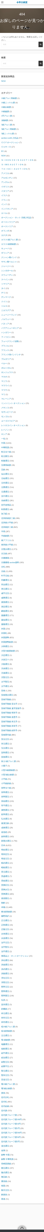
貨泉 (3, 1093)
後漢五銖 (5, 823)
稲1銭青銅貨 (6, 1031)
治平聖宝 (5, 947)
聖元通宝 (5, 1071)
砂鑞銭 (4, 1009)
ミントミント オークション (13, 403)
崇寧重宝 (5, 797)
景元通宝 (5, 872)
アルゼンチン (7, 178)
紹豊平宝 (5, 1066)
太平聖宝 (5, 682)
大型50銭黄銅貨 (8, 651)
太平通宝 (5, 686)
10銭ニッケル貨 (8, 103)
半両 (3, 531)
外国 (3, 629)
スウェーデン (7, 275)
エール (4, 213)
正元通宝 (5, 920)
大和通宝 (5, 646)
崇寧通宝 (5, 792)
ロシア (4, 434)
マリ (3, 394)
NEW (3, 81)
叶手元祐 (5, 576)
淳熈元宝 (5, 982)
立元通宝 (5, 1035)
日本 (3, 845)
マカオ (4, 377)
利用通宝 (5, 509)
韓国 (3, 1186)
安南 (3, 691)
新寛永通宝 (6, 841)
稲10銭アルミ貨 (8, 1027)
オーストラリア (8, 222)
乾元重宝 (5, 456)
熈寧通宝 (5, 991)
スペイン (5, 279)
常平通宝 (5, 805)
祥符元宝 (5, 1018)
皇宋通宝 (5, 1004)
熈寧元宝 (5, 987)
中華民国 (5, 447)
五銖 (3, 470)
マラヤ (4, 390)
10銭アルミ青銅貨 (9, 98)
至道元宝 (5, 1080)
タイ (3, 288)
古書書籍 (5, 558)
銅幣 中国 (5, 1155)
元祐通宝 (5, 478)
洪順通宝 (5, 974)
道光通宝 (5, 1146)
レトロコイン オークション (13, 425)
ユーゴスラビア (8, 421)
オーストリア (7, 226)
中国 (3, 443)
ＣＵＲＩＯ (6, 147)
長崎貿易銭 (6, 1164)
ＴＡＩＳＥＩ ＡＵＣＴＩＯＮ (14, 169)
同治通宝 (5, 585)
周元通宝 (5, 589)
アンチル (5, 182)
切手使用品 (6, 505)
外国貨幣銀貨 (7, 642)
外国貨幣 (5, 637)
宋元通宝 (5, 744)
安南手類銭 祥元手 (9, 722)
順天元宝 (5, 1190)
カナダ (4, 235)
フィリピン (6, 337)
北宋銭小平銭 (7, 523)
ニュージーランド (9, 315)
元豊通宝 (5, 487)
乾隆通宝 (5, 461)
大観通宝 (5, 664)
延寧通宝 (5, 814)
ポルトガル (6, 368)
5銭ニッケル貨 (7, 134)
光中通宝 (5, 496)
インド (4, 204)
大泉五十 (5, 660)
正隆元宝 (5, 929)
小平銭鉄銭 (6, 783)
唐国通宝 (5, 602)
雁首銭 (4, 1181)
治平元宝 (5, 943)
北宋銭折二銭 (7, 527)
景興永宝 (5, 890)
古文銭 (4, 554)
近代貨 (4, 1111)
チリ (3, 293)
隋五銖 (4, 1177)
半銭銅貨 (5, 536)
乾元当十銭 (6, 452)
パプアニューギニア (10, 328)
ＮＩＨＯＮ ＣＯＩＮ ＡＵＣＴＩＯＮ (17, 160)
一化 (3, 439)
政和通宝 (5, 836)
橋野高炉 (5, 916)
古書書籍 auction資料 (10, 562)
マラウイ (5, 386)
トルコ (4, 306)
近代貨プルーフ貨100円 (11, 1119)
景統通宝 (5, 881)
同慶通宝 (5, 580)
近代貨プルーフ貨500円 (11, 1133)
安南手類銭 (6, 699)
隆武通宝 (5, 1172)
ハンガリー (6, 332)
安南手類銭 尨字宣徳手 (11, 708)
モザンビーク (7, 412)
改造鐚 (4, 832)
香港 (3, 1199)
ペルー (4, 363)
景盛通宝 (5, 876)
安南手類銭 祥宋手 (9, 726)
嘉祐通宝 (5, 620)
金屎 (3, 1150)
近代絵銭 (5, 1106)
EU (2, 151)
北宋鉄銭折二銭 (8, 518)
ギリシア (5, 253)
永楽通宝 (5, 938)
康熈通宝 (5, 810)
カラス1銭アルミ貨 (9, 240)
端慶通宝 (5, 1044)
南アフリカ (6, 540)
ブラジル (5, 346)
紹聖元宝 (5, 1062)
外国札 (4, 633)
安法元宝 (5, 739)
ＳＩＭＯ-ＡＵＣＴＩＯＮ (12, 165)
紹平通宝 (5, 1053)
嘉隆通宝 (5, 624)
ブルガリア (6, 359)
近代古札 (5, 1097)
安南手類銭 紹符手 (9, 730)
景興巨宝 (5, 885)
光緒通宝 (5, 500)
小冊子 (4, 766)
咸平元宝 (5, 593)
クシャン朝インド (9, 257)
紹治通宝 (5, 1058)
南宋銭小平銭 (7, 545)
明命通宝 (5, 850)
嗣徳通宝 (5, 611)
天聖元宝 (5, 677)
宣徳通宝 (5, 757)
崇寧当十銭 (6, 788)
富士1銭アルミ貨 (8, 761)
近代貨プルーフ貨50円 (11, 1137)
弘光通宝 (5, 819)
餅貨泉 (4, 1195)
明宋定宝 (5, 854)
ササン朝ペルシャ (9, 262)
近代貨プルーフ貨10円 (11, 1124)
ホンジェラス (7, 372)
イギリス (5, 187)
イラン (4, 200)
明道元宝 (5, 859)
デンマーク (6, 297)
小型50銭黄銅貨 (8, 770)
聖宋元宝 (5, 1075)
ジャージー (6, 266)
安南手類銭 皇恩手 (9, 717)
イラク (4, 195)
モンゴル (5, 416)
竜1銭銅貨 (5, 1040)
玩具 (3, 1000)
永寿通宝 (5, 934)
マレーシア (6, 399)
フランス (5, 350)
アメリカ (5, 173)
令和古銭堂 (22, 2)
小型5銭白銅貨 (7, 775)
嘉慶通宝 (5, 615)
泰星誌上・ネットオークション (15, 956)
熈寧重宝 (5, 996)
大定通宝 (5, 655)
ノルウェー (6, 319)
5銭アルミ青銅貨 (8, 129)
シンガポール (7, 271)
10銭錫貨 (5, 111)
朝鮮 (3, 903)
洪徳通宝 (5, 965)
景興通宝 (5, 894)
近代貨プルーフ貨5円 (10, 1142)
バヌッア (5, 324)
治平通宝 (5, 951)
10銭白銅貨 (6, 107)
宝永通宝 (5, 748)
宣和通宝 (5, 753)
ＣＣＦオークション (10, 142)
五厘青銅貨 (6, 465)
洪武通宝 (5, 969)
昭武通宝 (5, 863)
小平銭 (4, 779)
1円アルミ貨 (6, 116)
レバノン (5, 430)
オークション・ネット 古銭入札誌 (16, 217)
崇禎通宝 (5, 801)
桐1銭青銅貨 (6, 912)
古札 (3, 567)
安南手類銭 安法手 (9, 704)
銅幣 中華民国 (7, 1159)
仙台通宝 (5, 474)
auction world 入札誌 (9, 138)
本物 (3, 907)
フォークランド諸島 (10, 341)
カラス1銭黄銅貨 (8, 244)
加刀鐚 (4, 514)
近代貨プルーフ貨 (9, 1115)
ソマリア (5, 284)
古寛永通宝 (6, 549)
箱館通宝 (5, 1049)
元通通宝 (5, 492)
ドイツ (4, 302)
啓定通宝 (5, 607)
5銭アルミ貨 (6, 125)
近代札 (4, 1102)
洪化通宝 (5, 960)
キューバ (5, 248)
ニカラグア (6, 310)
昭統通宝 (5, 867)
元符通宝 (5, 483)
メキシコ (5, 408)
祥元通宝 (5, 1013)
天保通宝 (5, 668)
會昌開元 (5, 898)
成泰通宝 (5, 828)
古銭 (3, 571)
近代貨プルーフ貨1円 (10, 1128)
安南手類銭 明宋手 (9, 713)
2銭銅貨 (4, 120)
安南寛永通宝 (7, 695)
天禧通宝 (5, 673)
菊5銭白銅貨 (6, 1088)
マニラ (4, 381)
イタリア (5, 191)
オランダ (5, 231)
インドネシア (7, 209)
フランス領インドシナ (11, 355)
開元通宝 (5, 1168)
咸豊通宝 (5, 598)
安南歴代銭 (6, 735)
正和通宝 (5, 925)
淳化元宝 (5, 978)
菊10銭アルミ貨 (8, 1084)
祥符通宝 (5, 1022)
